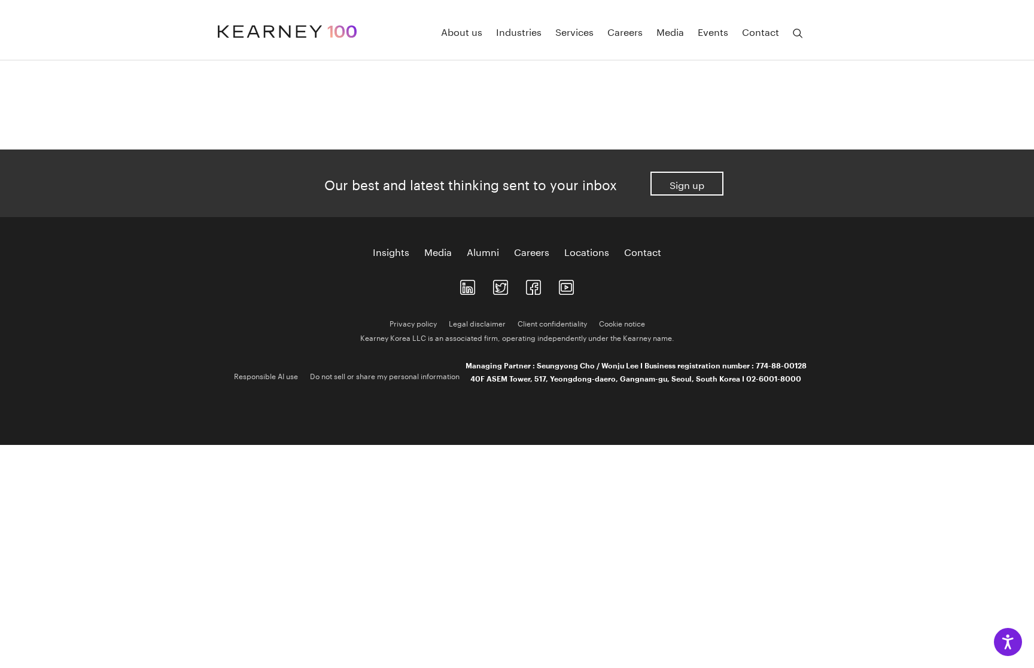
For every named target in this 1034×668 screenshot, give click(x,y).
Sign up (687, 183)
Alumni (483, 251)
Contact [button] (760, 31)
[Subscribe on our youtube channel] (566, 284)
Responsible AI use (266, 375)
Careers (625, 31)
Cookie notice (622, 322)
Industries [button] (519, 31)
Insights (391, 251)
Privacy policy (413, 322)
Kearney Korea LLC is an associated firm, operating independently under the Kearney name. (517, 337)
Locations (586, 251)
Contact (642, 251)
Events (713, 31)
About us (461, 31)
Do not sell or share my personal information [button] (385, 375)
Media (670, 31)
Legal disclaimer (477, 322)
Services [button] (574, 31)
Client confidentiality (552, 322)
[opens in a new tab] (467, 284)
